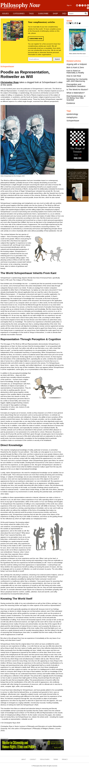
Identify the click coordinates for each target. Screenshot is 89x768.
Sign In (69, 5)
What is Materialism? (76, 93)
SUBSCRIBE (43, 14)
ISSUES (5, 14)
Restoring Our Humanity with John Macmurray (77, 80)
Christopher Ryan (10, 82)
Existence (71, 103)
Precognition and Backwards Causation (76, 85)
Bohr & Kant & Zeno (75, 67)
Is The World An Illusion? (77, 89)
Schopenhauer (73, 121)
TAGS (31, 14)
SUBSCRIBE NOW (35, 38)
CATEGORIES (19, 14)
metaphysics (72, 117)
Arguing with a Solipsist (77, 64)
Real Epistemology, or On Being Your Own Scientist (76, 98)
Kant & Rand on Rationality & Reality (75, 72)
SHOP (55, 14)
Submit (57, 59)
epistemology (72, 114)
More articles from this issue (77, 53)
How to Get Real (74, 76)
